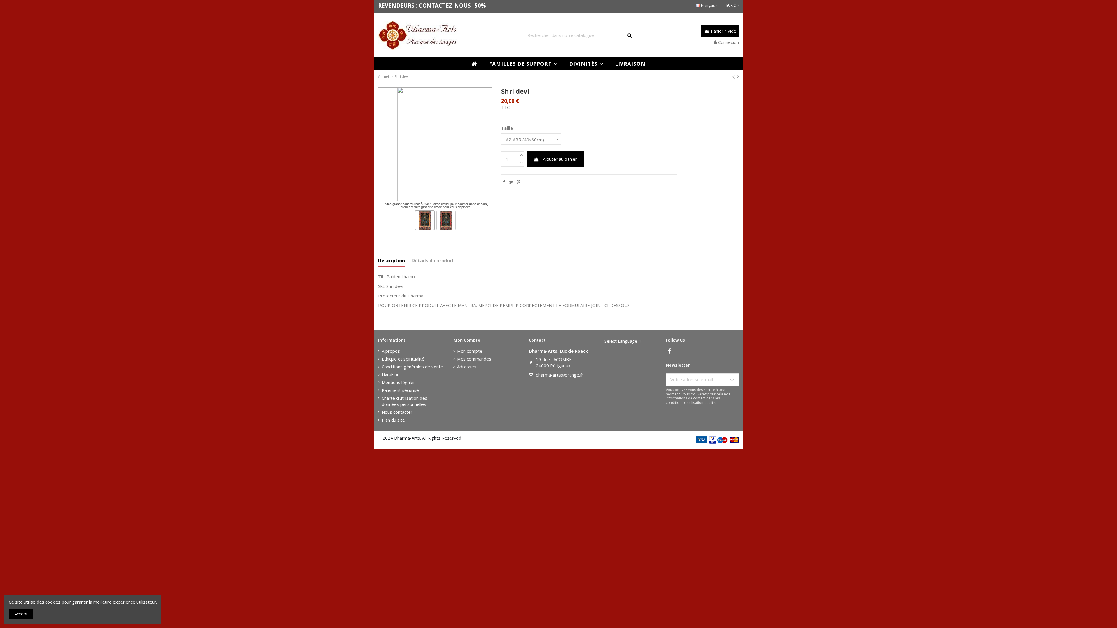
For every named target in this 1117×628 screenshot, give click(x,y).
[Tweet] (511, 182)
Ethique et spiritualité (403, 359)
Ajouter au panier (560, 159)
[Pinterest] (518, 182)
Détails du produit (433, 261)
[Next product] (738, 76)
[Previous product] (734, 76)
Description (391, 261)
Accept (21, 614)
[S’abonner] (732, 380)
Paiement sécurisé (400, 390)
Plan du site (393, 420)
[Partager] (504, 182)
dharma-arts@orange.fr (559, 375)
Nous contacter (397, 412)
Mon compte (469, 351)
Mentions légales (399, 382)
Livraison (390, 374)
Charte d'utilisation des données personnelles (404, 401)
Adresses (466, 367)
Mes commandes (474, 359)
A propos (391, 351)
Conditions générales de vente (412, 367)
